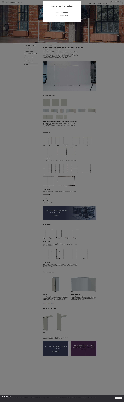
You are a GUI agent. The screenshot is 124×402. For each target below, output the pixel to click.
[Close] (80, 2)
